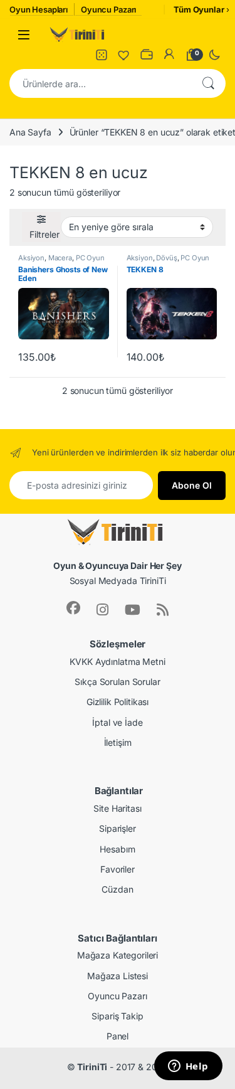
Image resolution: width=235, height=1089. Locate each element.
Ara (208, 83)
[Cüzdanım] (147, 54)
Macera (60, 257)
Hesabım (117, 849)
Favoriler (117, 869)
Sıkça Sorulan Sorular (117, 681)
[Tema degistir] (214, 54)
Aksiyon (31, 257)
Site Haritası (117, 808)
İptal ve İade (117, 722)
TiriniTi (92, 1066)
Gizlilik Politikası (117, 701)
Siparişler (117, 828)
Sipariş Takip (117, 1016)
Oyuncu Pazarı (117, 996)
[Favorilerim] (124, 54)
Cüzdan (117, 889)
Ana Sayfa (30, 132)
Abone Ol (192, 485)
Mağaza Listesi (117, 975)
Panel (117, 1036)
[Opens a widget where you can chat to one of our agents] (188, 1067)
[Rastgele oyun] (101, 54)
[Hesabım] (169, 54)
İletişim (118, 742)
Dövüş (166, 257)
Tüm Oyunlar (199, 9)
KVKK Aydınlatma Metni (117, 661)
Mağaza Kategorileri (117, 955)
